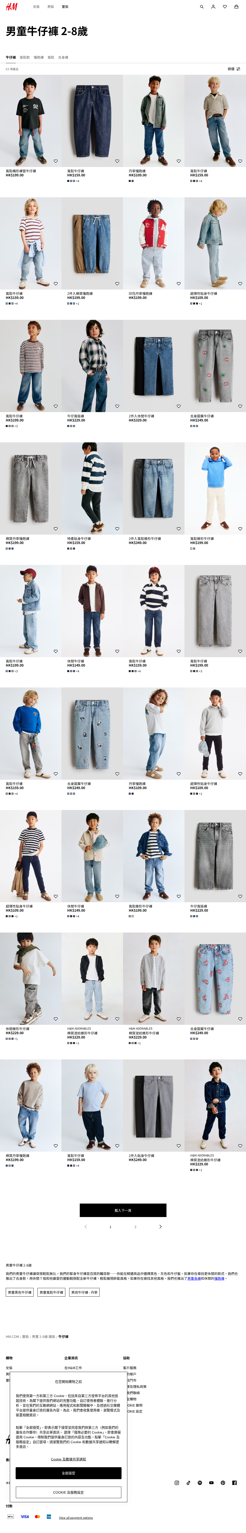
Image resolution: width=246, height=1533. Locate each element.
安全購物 (129, 1399)
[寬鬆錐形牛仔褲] (215, 488)
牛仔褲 (63, 1336)
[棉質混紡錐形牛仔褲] (92, 979)
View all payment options (76, 1518)
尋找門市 (129, 1380)
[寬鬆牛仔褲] (92, 121)
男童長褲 (194, 1278)
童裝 (65, 6)
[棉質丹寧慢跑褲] (31, 488)
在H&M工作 (73, 1367)
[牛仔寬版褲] (92, 366)
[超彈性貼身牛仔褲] (215, 243)
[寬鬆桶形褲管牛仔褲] (31, 121)
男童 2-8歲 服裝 (43, 1336)
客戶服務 (129, 1367)
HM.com (12, 1336)
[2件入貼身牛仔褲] (153, 1105)
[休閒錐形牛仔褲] (31, 979)
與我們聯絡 (131, 1392)
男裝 (50, 6)
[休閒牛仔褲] (92, 611)
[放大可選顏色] (132, 181)
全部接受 (68, 1473)
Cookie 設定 (132, 1411)
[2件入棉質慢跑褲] (92, 243)
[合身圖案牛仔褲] (215, 366)
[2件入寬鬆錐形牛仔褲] (153, 488)
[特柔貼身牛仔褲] (92, 488)
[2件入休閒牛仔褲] (153, 366)
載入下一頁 (123, 1210)
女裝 (36, 6)
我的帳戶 (129, 1374)
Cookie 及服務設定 (68, 1492)
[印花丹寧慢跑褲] (153, 243)
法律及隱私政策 (135, 1386)
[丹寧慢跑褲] (153, 121)
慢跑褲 (219, 1278)
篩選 (231, 68)
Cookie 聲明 (132, 1405)
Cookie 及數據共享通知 (68, 1459)
